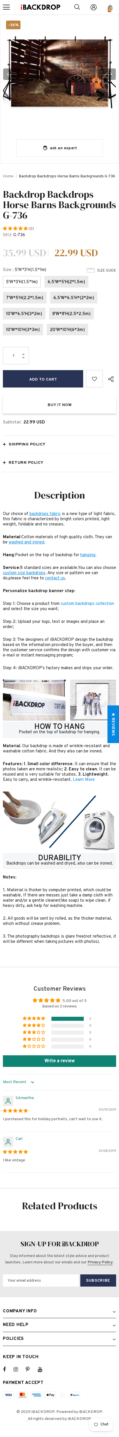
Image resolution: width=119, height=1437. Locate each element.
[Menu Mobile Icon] (6, 7)
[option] (59, 74)
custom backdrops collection (87, 604)
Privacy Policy (100, 1262)
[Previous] (12, 74)
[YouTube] (43, 1369)
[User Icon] (93, 7)
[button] (16, 228)
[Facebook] (8, 1369)
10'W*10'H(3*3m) (23, 330)
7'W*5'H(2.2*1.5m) (24, 298)
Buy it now (60, 405)
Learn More (84, 780)
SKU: (7, 235)
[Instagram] (19, 1369)
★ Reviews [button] (113, 724)
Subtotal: (12, 422)
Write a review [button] (59, 1061)
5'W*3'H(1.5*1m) (22, 282)
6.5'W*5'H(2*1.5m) (66, 282)
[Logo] (40, 7)
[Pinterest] (31, 1369)
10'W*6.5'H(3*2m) (24, 314)
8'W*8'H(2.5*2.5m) (71, 314)
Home (8, 176)
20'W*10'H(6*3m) (67, 330)
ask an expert (63, 148)
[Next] (107, 74)
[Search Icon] (77, 7)
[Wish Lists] (94, 379)
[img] (15, 1111)
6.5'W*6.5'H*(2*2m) (73, 298)
